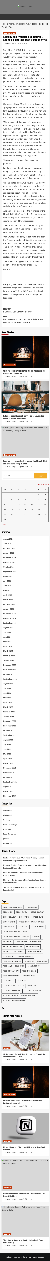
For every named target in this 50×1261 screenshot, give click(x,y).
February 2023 (9, 712)
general (6, 839)
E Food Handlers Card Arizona (15, 932)
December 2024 (9, 614)
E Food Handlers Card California (16, 936)
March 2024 (8, 651)
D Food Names (38, 917)
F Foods (6, 951)
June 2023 (7, 693)
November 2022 (9, 726)
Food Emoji (19, 966)
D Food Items (24, 917)
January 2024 (8, 660)
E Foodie (35, 936)
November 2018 (9, 796)
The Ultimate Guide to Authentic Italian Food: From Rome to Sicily (23, 888)
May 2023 (7, 698)
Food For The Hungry (32, 990)
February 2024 (9, 656)
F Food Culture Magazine (13, 946)
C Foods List (7, 912)
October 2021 (9, 777)
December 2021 (9, 768)
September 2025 (10, 572)
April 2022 (7, 759)
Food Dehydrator (35, 951)
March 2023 (8, 707)
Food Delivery (8, 956)
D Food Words (8, 927)
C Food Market (31, 907)
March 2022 (8, 763)
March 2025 (8, 600)
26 (18, 515)
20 (25, 510)
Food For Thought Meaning (14, 1000)
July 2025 (7, 581)
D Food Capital (21, 912)
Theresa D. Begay (10, 43)
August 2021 (8, 787)
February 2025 (9, 604)
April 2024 (7, 646)
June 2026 (7, 544)
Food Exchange (29, 976)
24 (5, 515)
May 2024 (7, 642)
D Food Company (37, 912)
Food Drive (7, 966)
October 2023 (9, 674)
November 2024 (9, 618)
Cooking (6, 820)
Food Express (8, 981)
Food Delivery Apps (25, 956)
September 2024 (10, 623)
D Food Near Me (9, 922)
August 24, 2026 (23, 422)
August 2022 (8, 740)
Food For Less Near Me (11, 990)
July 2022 (7, 745)
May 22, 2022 (22, 43)
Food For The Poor (10, 995)
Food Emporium (34, 966)
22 (39, 510)
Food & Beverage (10, 825)
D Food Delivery (9, 917)
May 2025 (7, 590)
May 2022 (7, 754)
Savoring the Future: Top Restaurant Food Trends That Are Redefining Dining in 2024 (25, 462)
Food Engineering (29, 971)
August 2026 (8, 539)
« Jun (4, 525)
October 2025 (9, 567)
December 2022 (9, 721)
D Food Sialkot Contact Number (31, 922)
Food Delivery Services (12, 961)
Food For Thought (28, 995)
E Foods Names (21, 941)
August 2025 (8, 576)
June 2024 (7, 637)
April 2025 (7, 595)
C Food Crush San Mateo (12, 907)
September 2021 (10, 782)
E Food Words (36, 941)
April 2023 (7, 702)
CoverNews (27, 1257)
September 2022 (10, 735)
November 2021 (9, 773)
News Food (7, 843)
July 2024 (7, 632)
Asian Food (7, 811)
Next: (23, 319)
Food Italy (7, 829)
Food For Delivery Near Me (13, 985)
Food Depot (29, 961)
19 (18, 510)
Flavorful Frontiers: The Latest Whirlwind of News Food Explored (23, 874)
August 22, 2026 (23, 467)
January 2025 (8, 609)
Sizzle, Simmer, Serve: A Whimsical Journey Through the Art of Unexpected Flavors (23, 859)
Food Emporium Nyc (10, 971)
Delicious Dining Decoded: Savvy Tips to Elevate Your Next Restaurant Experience (24, 417)
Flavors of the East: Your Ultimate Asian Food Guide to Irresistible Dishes (24, 881)
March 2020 (8, 791)
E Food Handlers (37, 927)
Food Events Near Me (11, 976)
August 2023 (8, 684)
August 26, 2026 (23, 376)
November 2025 (9, 562)
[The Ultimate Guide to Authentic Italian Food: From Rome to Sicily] (25, 1221)
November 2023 (9, 670)
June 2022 (7, 749)
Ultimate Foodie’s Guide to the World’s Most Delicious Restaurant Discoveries (24, 372)
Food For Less (32, 985)
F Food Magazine (32, 946)
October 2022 (9, 730)
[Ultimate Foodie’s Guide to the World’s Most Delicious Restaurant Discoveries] (25, 352)
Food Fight (21, 981)
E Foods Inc (7, 941)
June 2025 (7, 586)
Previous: (17, 310)
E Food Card (22, 927)
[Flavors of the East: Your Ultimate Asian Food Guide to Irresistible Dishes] (25, 1175)
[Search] (47, 17)
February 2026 (9, 548)
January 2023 (8, 716)
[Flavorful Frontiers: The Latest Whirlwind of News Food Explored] (25, 1128)
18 (12, 510)
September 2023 (10, 679)
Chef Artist (7, 815)
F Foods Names (18, 951)
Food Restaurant (9, 33)
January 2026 (8, 553)
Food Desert (42, 961)
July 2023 (7, 688)
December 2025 (9, 558)
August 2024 (8, 628)
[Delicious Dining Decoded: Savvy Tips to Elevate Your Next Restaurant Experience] (25, 397)
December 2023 (9, 665)
